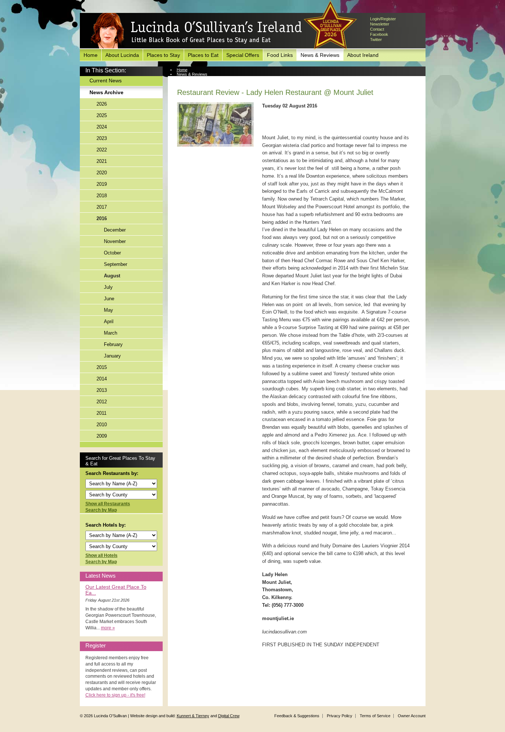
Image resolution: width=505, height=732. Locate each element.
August (112, 275)
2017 (101, 207)
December (115, 230)
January (112, 356)
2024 (101, 127)
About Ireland (363, 55)
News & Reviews (320, 55)
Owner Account (412, 716)
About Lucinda (122, 55)
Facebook (379, 34)
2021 (101, 161)
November (115, 241)
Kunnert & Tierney (193, 716)
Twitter (376, 39)
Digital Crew (229, 716)
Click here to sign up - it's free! (115, 695)
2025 (101, 115)
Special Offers (242, 55)
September (115, 264)
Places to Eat (203, 55)
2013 (101, 390)
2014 (101, 379)
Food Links (280, 55)
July (108, 287)
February (113, 344)
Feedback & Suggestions (296, 716)
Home (91, 55)
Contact (377, 29)
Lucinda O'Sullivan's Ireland (196, 31)
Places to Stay (163, 55)
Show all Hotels (101, 555)
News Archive (106, 92)
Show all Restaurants (107, 503)
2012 (101, 401)
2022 (101, 150)
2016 (101, 218)
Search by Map (101, 510)
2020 (101, 172)
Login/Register (383, 19)
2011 (101, 413)
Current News (105, 80)
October (112, 253)
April (108, 321)
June (109, 298)
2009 (101, 436)
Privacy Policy (339, 716)
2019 (101, 184)
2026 (101, 104)
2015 (101, 367)
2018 (101, 195)
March (110, 333)
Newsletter (379, 24)
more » (108, 627)
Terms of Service (375, 716)
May (108, 310)
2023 (101, 138)
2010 (101, 424)
